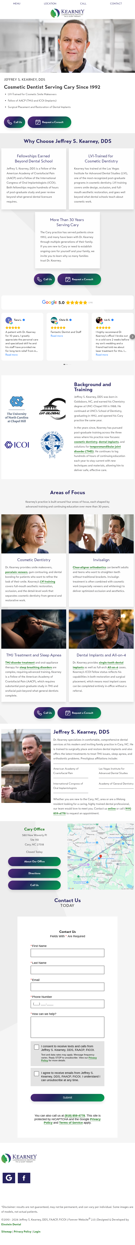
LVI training (47, 581)
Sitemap (6, 1231)
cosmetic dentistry (85, 442)
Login (36, 1231)
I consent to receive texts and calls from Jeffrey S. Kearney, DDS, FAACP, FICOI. (69, 1053)
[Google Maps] (9, 1178)
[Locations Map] (101, 856)
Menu (16, 3)
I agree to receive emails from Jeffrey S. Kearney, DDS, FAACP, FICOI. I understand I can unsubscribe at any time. (70, 1076)
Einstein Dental (11, 1224)
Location (50, 3)
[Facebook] (24, 1178)
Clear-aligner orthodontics (89, 567)
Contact (116, 3)
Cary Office (34, 829)
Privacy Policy (22, 1231)
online (112, 808)
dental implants (109, 442)
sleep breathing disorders (36, 667)
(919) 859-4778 (75, 1115)
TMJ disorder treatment (20, 662)
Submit (67, 1097)
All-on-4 (113, 667)
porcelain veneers (16, 572)
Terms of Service (71, 1122)
